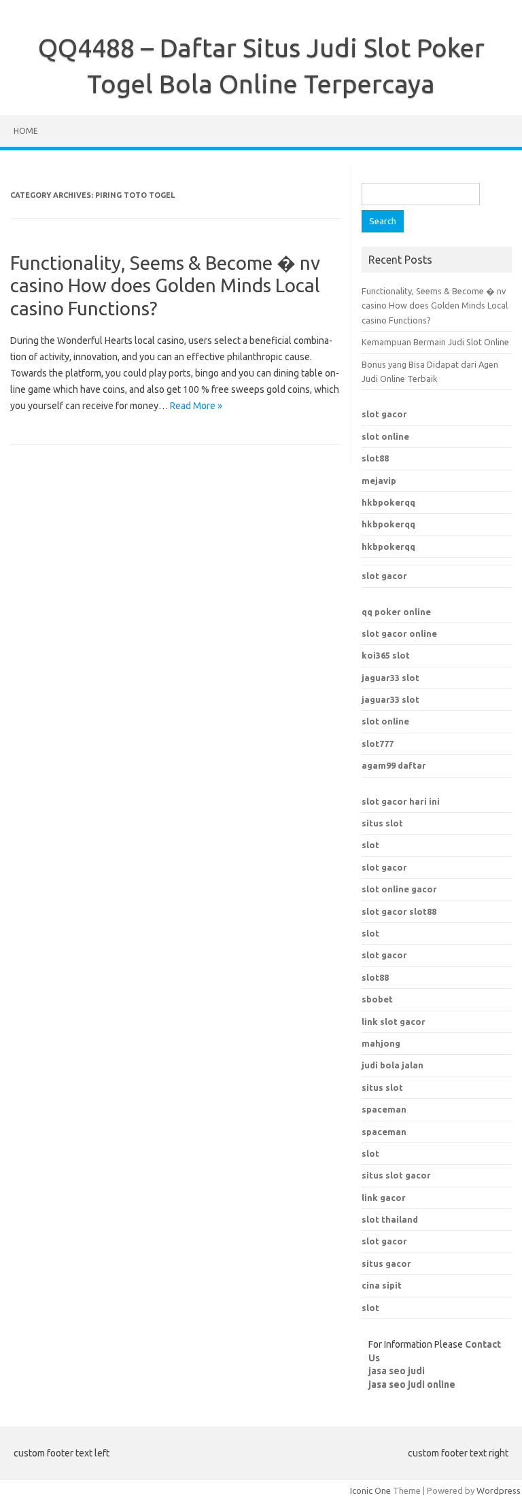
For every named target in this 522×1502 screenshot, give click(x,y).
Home (26, 130)
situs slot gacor (396, 1175)
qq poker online (396, 611)
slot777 (378, 743)
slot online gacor (399, 889)
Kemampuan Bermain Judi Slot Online (435, 342)
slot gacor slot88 (399, 911)
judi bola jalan (392, 1065)
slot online (385, 436)
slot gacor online (399, 633)
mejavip (379, 480)
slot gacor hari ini (401, 801)
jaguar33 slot (390, 677)
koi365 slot (386, 655)
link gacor (384, 1197)
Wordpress (498, 1490)
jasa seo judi (396, 1370)
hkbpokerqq (388, 502)
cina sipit (382, 1285)
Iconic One (370, 1490)
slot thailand (390, 1219)
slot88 (375, 458)
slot (370, 845)
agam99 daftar (394, 765)
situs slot (382, 823)
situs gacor (386, 1263)
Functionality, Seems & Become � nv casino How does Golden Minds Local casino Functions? (165, 285)
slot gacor (384, 414)
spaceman (384, 1131)
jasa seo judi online (411, 1384)
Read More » (196, 405)
